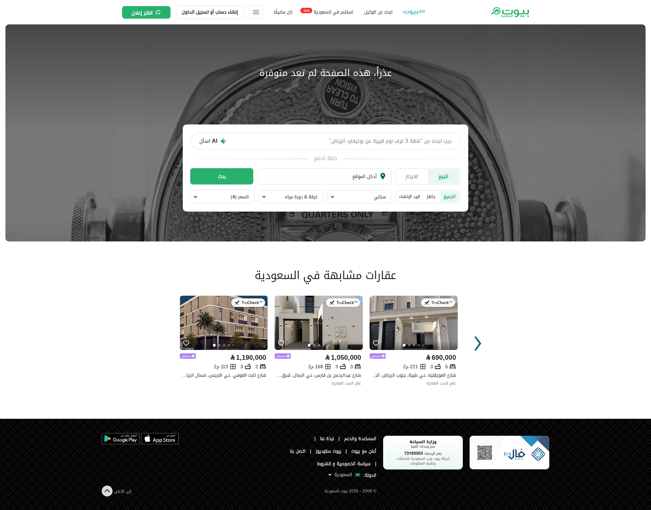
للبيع (443, 176)
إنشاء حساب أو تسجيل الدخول (210, 12)
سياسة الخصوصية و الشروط (344, 463)
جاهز (431, 196)
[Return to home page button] (509, 12)
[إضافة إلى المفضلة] (186, 343)
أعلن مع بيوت (363, 451)
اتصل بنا (297, 451)
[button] (358, 197)
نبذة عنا (327, 438)
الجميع (449, 196)
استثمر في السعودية (328, 12)
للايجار (412, 176)
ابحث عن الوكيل (378, 12)
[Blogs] (414, 12)
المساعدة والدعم (360, 438)
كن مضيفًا (283, 12)
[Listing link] (224, 323)
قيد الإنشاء (409, 196)
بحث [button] (222, 176)
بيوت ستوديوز (328, 451)
